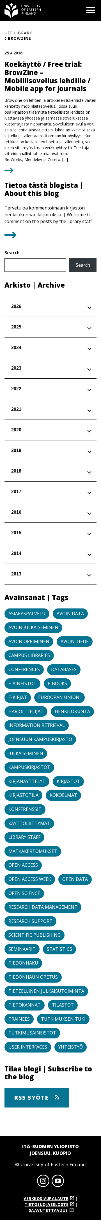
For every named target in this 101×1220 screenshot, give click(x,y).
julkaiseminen (25, 753)
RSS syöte (32, 1097)
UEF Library (18, 33)
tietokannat (24, 1005)
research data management (42, 907)
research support (30, 921)
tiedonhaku (23, 963)
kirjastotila (23, 795)
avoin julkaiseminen (33, 627)
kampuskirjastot (29, 767)
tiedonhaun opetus (33, 977)
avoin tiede (75, 641)
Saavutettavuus (48, 1210)
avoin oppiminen (28, 641)
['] (10, 237)
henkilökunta (72, 711)
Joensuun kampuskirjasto (40, 739)
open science (24, 893)
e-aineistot (22, 683)
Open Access (23, 865)
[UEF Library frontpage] (22, 11)
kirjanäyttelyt (26, 781)
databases (64, 669)
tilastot (63, 1005)
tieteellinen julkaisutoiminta (46, 991)
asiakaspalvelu (26, 613)
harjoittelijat (25, 711)
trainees (19, 1019)
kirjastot (68, 781)
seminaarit (22, 949)
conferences (24, 669)
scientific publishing (34, 935)
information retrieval (36, 725)
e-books (57, 683)
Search (12, 253)
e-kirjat (17, 697)
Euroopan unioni (59, 697)
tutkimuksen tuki (63, 1019)
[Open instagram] (43, 1182)
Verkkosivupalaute (46, 1198)
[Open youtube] (58, 1182)
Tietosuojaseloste (47, 1204)
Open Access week (29, 879)
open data (75, 879)
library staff (24, 837)
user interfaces (27, 1047)
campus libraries (29, 655)
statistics (59, 949)
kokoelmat (63, 795)
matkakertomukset (32, 851)
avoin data (70, 613)
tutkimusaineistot (32, 1033)
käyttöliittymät (29, 823)
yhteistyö (70, 1047)
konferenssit (25, 809)
